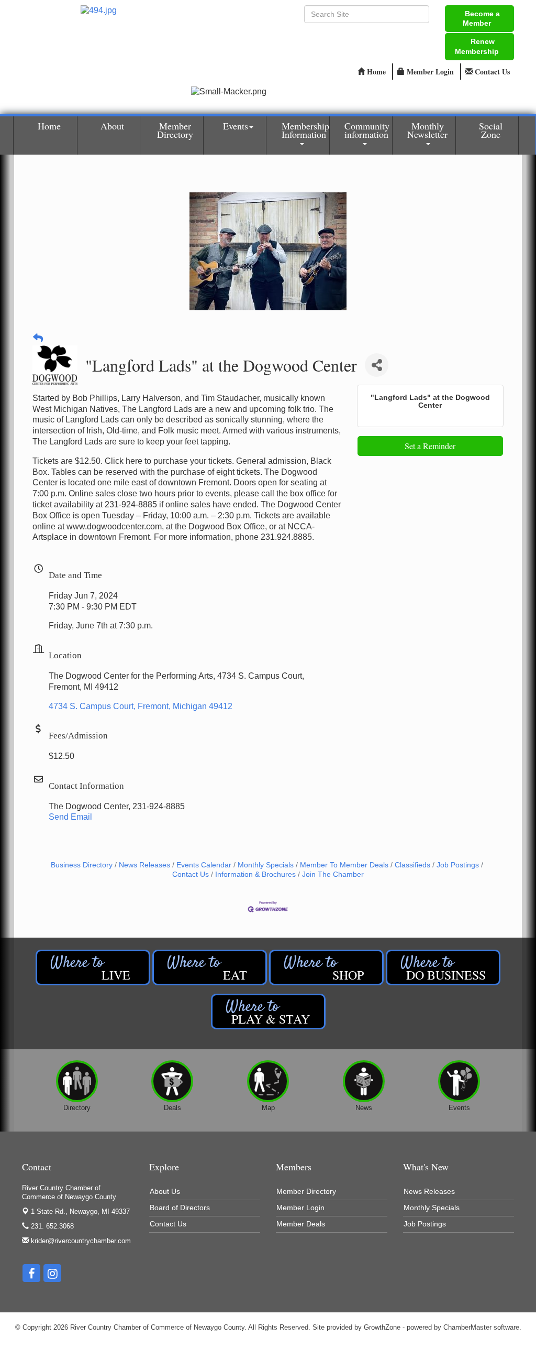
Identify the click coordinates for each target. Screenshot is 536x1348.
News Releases (144, 865)
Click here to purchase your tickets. (169, 460)
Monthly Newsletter (427, 129)
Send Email (70, 816)
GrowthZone (382, 1327)
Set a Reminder (430, 445)
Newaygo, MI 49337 (80, 1211)
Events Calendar (203, 865)
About (112, 125)
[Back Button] (38, 338)
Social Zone (490, 129)
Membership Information (305, 129)
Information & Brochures (255, 874)
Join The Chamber (333, 874)
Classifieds (412, 865)
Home (49, 125)
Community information (366, 129)
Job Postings (458, 865)
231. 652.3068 (51, 1226)
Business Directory (82, 865)
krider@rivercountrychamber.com (80, 1241)
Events (235, 125)
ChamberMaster (467, 1327)
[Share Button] (376, 365)
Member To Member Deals (344, 865)
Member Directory (175, 129)
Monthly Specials (266, 865)
